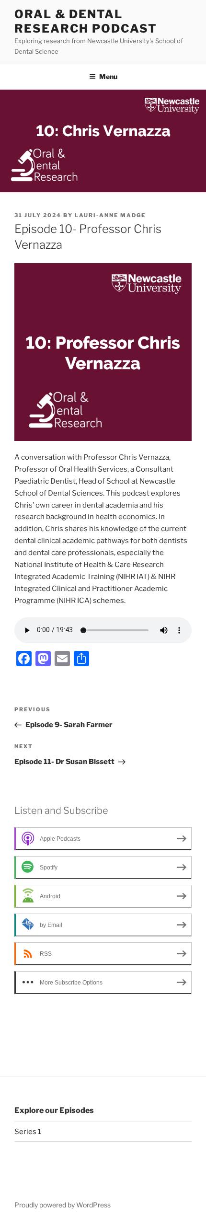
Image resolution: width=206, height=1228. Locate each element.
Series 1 (27, 1131)
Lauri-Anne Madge (110, 215)
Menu (108, 76)
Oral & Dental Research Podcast (85, 21)
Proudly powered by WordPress (62, 1205)
